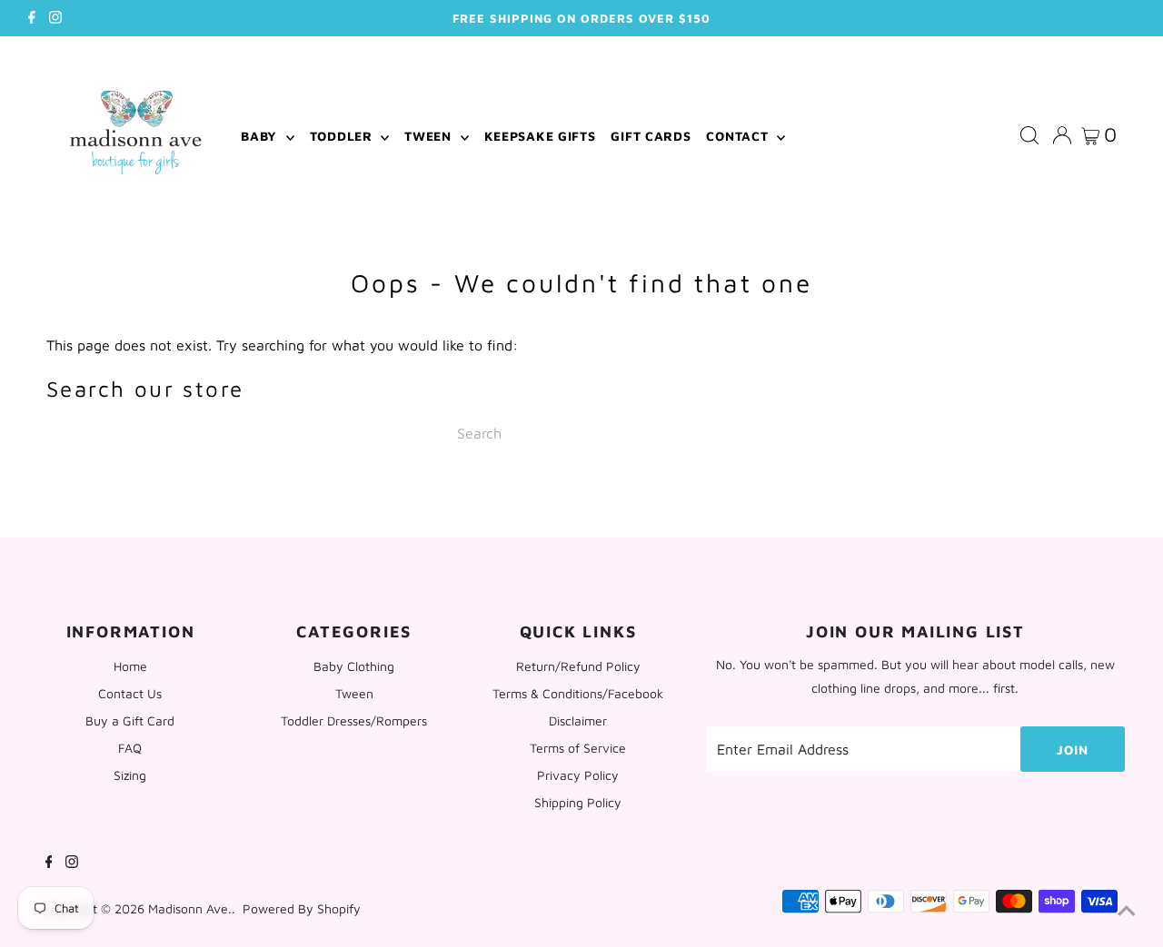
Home (130, 666)
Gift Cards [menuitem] (651, 135)
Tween (354, 693)
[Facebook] (32, 18)
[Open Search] (1029, 136)
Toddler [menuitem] (343, 135)
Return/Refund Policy (578, 666)
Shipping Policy (577, 802)
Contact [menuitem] (739, 135)
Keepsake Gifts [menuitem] (540, 135)
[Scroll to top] (1126, 911)
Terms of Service (578, 747)
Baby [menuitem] (261, 135)
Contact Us (130, 693)
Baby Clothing (353, 666)
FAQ (130, 747)
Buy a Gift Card (129, 720)
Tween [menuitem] (429, 135)
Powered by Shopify (302, 908)
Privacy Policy (578, 775)
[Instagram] (55, 18)
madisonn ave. (190, 908)
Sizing (130, 775)
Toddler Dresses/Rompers (354, 720)
